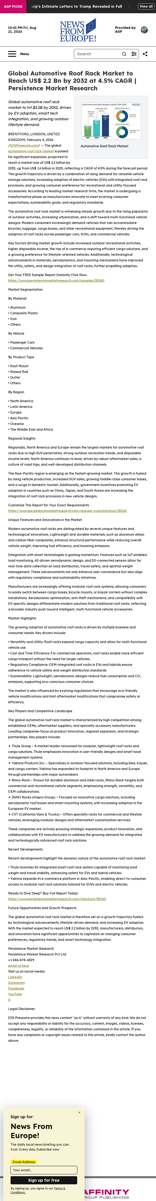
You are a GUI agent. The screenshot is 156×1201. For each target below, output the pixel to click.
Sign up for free (44, 1180)
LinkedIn (15, 977)
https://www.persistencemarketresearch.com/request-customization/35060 (67, 511)
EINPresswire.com (24, 145)
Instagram (16, 983)
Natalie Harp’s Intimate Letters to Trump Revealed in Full (67, 6)
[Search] (124, 54)
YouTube (15, 994)
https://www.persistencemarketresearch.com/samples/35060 (56, 280)
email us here (18, 966)
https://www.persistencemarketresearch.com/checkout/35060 (57, 899)
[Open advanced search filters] (134, 54)
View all (146, 6)
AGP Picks (13, 6)
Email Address (24, 1162)
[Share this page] (145, 54)
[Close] (79, 1113)
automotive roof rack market (31, 151)
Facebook (16, 988)
